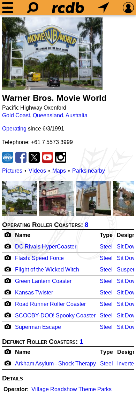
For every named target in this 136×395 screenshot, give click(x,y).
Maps (59, 171)
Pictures (12, 171)
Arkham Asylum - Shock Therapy (55, 363)
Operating (14, 129)
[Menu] (7, 7)
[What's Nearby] (103, 7)
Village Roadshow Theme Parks (71, 389)
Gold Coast (16, 115)
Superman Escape (38, 327)
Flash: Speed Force (39, 258)
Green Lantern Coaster (43, 281)
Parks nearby (88, 171)
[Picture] (52, 53)
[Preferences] (128, 7)
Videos (37, 171)
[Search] (32, 7)
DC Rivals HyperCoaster (45, 247)
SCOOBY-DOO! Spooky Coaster (55, 315)
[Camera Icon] (7, 246)
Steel (106, 247)
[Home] (68, 7)
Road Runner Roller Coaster (50, 304)
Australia (77, 115)
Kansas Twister (34, 292)
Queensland (48, 115)
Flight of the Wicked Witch (47, 269)
